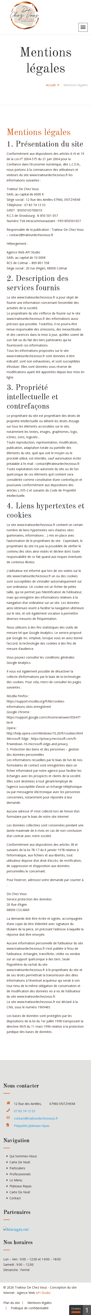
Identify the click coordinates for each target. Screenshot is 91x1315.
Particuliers (17, 1168)
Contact (15, 1198)
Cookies (76, 1308)
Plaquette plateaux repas (31, 1126)
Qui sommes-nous (23, 1156)
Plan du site (11, 1303)
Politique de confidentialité (30, 1308)
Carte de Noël (19, 1162)
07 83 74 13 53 (24, 1111)
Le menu (15, 1180)
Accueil (51, 85)
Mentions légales (39, 1303)
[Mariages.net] (16, 1229)
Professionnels (20, 1174)
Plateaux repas (20, 1186)
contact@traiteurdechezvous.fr (36, 1118)
